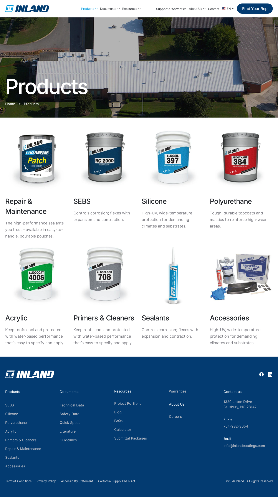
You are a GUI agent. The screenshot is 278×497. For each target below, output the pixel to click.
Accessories (15, 466)
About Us (195, 8)
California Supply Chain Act (116, 481)
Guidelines (68, 440)
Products (87, 8)
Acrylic (11, 431)
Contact (213, 9)
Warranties (177, 391)
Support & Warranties (171, 9)
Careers (175, 416)
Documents (108, 8)
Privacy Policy (46, 481)
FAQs (118, 421)
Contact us (232, 392)
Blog (118, 412)
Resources (129, 8)
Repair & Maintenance (23, 449)
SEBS (9, 405)
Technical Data (72, 405)
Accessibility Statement (77, 481)
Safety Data (69, 414)
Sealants (12, 457)
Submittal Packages (130, 438)
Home (10, 104)
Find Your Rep (255, 8)
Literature (68, 431)
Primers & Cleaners (20, 440)
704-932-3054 (235, 426)
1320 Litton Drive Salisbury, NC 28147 (239, 404)
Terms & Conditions (18, 481)
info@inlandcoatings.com (244, 446)
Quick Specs (70, 423)
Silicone (11, 414)
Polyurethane (16, 423)
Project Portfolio (128, 403)
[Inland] (27, 8)
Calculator (122, 430)
